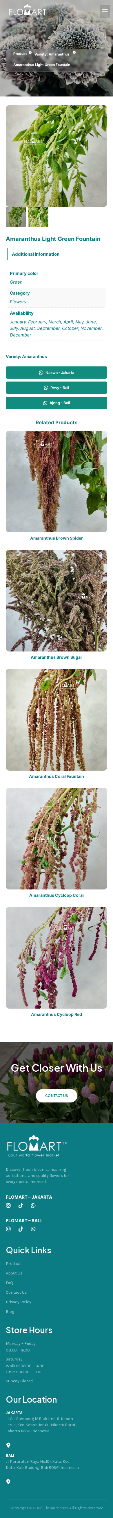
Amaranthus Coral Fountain (56, 776)
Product (20, 53)
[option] (38, 217)
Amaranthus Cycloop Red (56, 1014)
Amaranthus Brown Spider (56, 538)
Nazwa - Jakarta (59, 372)
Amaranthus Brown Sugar (56, 657)
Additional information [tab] (35, 254)
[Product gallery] (56, 156)
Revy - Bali (59, 387)
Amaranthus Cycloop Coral (56, 895)
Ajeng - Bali (60, 402)
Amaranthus (59, 54)
